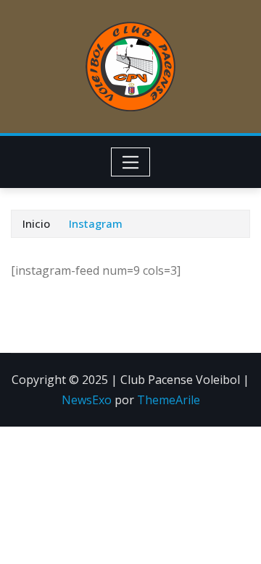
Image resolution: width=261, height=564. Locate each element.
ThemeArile (168, 400)
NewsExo (87, 400)
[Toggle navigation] (131, 162)
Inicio (36, 223)
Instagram (96, 223)
